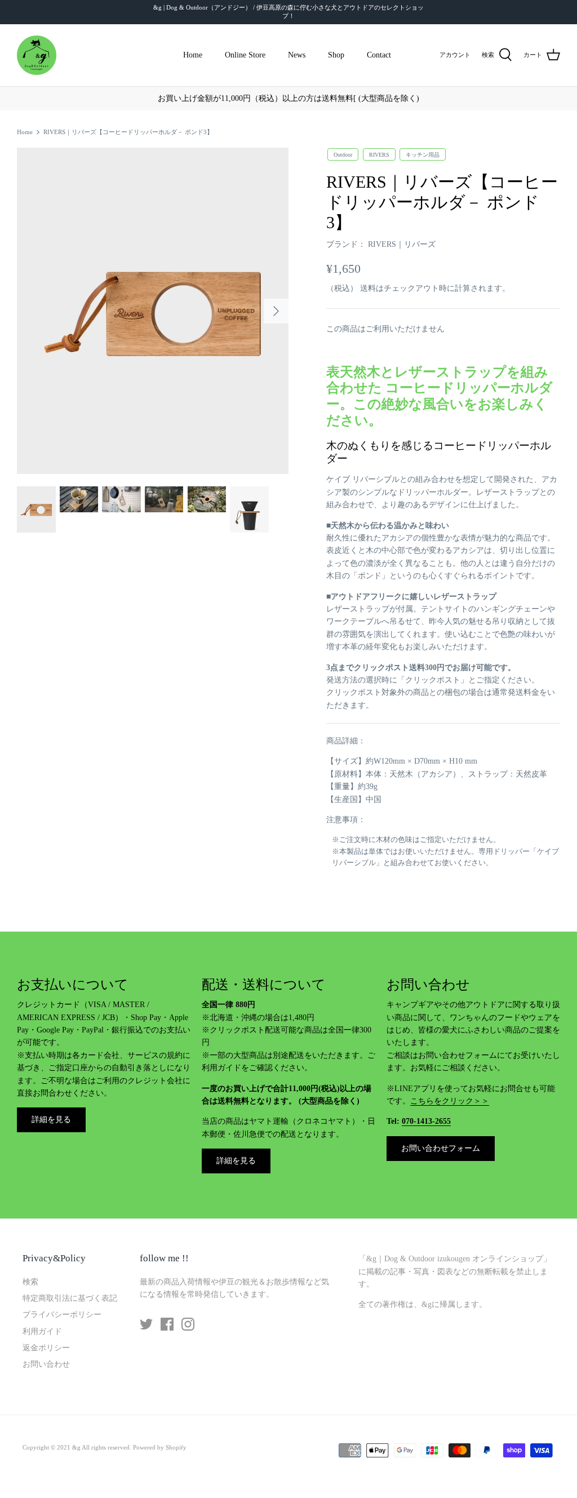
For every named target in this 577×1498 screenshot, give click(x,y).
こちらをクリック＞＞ (449, 1101)
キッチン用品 (423, 154)
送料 (368, 288)
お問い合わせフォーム (440, 1148)
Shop (336, 55)
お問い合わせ (46, 1364)
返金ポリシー (46, 1348)
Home (192, 55)
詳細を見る (51, 1119)
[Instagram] (187, 1324)
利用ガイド (42, 1331)
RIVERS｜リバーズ (402, 244)
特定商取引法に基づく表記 (70, 1298)
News (296, 55)
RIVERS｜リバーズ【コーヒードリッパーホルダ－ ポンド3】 (128, 131)
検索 (30, 1282)
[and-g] (36, 55)
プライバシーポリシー (62, 1314)
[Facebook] (167, 1324)
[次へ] (276, 311)
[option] (152, 310)
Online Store (245, 55)
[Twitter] (146, 1324)
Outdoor (343, 154)
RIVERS (379, 154)
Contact (379, 55)
